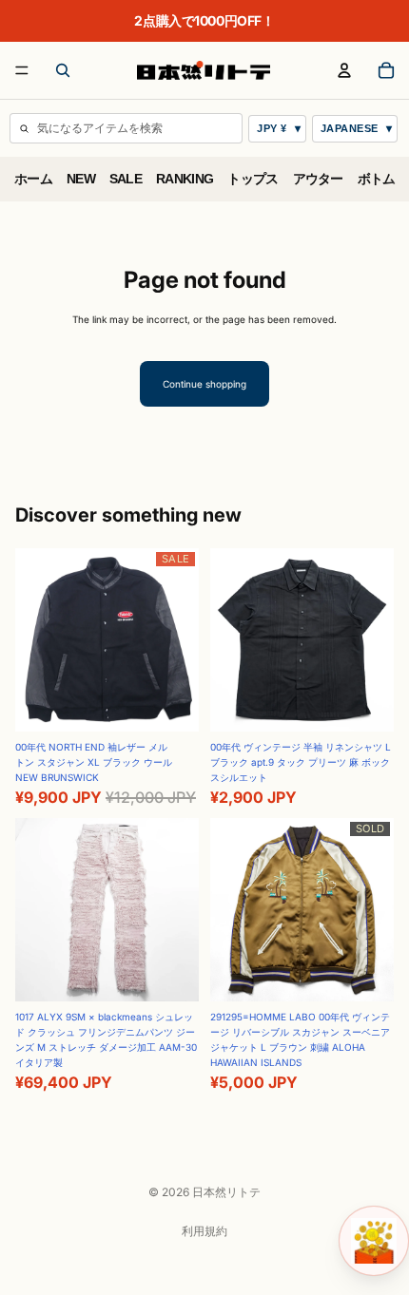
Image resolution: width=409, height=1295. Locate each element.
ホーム (33, 179)
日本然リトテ (226, 1192)
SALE (125, 179)
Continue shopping (204, 384)
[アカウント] (344, 70)
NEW (81, 179)
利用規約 (204, 1231)
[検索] (63, 70)
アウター (318, 179)
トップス (252, 179)
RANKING (184, 179)
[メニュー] (22, 70)
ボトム (377, 179)
